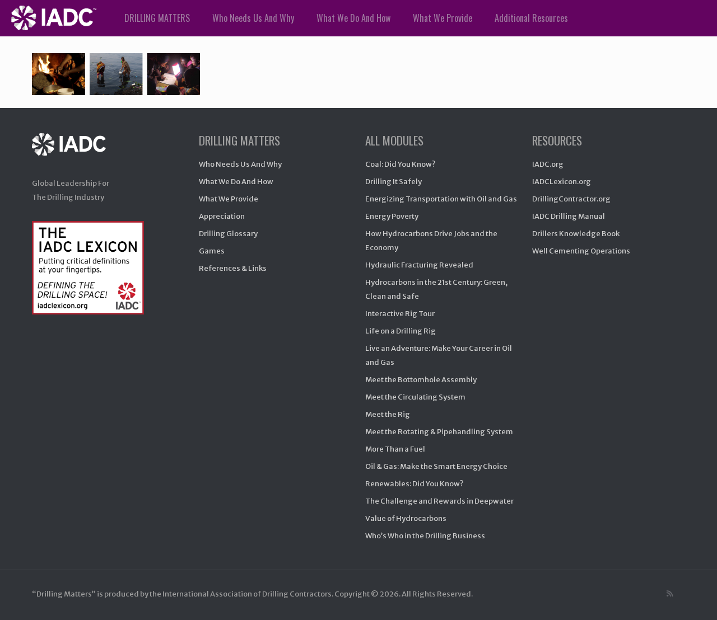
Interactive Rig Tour (400, 313)
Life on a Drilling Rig (400, 331)
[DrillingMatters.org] (53, 18)
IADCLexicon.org (561, 181)
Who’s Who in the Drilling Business (425, 536)
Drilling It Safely (393, 181)
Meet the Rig (387, 414)
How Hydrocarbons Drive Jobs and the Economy (431, 240)
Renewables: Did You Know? (414, 484)
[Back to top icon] (663, 597)
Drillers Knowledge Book (576, 233)
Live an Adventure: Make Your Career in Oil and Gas (438, 355)
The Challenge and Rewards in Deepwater (439, 501)
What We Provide (228, 199)
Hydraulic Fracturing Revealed (419, 265)
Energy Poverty (391, 216)
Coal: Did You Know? (400, 164)
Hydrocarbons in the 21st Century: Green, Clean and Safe (436, 289)
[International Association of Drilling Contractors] (80, 155)
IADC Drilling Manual (568, 216)
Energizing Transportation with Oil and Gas (441, 199)
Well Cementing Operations (581, 251)
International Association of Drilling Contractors (247, 594)
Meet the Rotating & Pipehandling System (439, 431)
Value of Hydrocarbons (405, 518)
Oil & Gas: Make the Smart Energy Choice (436, 466)
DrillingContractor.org (571, 199)
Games (212, 251)
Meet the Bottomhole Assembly (421, 379)
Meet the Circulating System (415, 397)
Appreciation (222, 216)
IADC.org (548, 164)
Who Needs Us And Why (240, 164)
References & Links (233, 268)
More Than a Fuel (395, 449)
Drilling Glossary (228, 233)
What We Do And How (236, 181)
